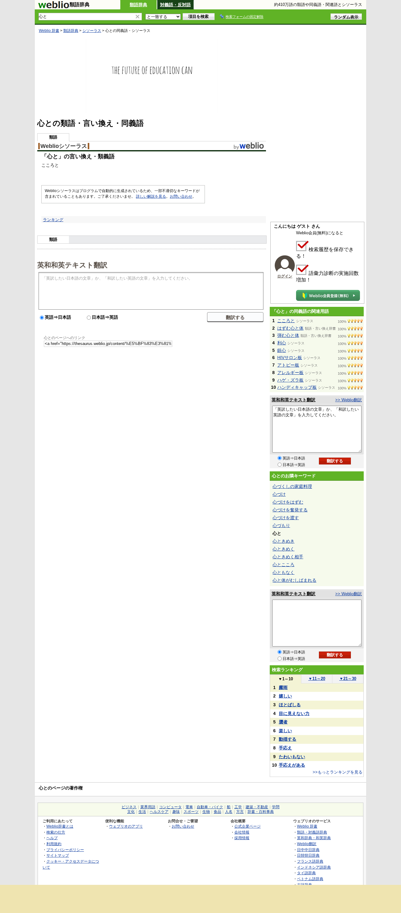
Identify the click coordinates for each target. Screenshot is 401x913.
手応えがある (292, 765)
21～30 (347, 678)
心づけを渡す (286, 517)
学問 (275, 807)
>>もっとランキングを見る (337, 772)
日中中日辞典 (308, 850)
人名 (228, 812)
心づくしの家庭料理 (292, 486)
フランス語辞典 (310, 861)
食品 (217, 812)
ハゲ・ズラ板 (290, 380)
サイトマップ (57, 855)
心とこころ (283, 564)
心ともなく (283, 572)
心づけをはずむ (288, 502)
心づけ (279, 494)
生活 (142, 812)
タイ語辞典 (306, 873)
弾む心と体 (288, 335)
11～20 (316, 678)
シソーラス (91, 31)
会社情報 (241, 832)
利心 (281, 342)
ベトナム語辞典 (310, 879)
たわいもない (292, 756)
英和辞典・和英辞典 (314, 838)
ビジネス (129, 807)
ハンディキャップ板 (297, 387)
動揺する (287, 739)
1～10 (285, 679)
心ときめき (283, 541)
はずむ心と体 (290, 328)
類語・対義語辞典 (312, 832)
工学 (238, 807)
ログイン (284, 276)
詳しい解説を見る (151, 196)
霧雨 (283, 687)
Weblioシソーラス (63, 146)
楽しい (285, 730)
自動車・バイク (210, 807)
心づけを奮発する (290, 509)
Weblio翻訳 (306, 844)
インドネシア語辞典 (314, 867)
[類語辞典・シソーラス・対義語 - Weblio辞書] (53, 6)
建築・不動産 (257, 807)
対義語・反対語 (175, 4)
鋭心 (281, 350)
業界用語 (147, 807)
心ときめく (283, 548)
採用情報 (241, 838)
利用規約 (53, 844)
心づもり (281, 525)
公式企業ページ (247, 826)
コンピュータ (170, 807)
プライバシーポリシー (65, 850)
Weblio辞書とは (59, 826)
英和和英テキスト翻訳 (72, 264)
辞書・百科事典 (260, 812)
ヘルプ (52, 838)
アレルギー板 (290, 372)
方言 (240, 812)
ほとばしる (290, 704)
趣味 (176, 812)
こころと (286, 320)
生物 (206, 812)
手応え (285, 747)
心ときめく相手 (288, 556)
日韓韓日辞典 (308, 855)
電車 (189, 807)
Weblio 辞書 (49, 31)
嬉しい (285, 695)
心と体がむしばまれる (294, 580)
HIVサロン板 (289, 357)
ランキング (53, 219)
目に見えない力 (294, 713)
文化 (131, 812)
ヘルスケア (159, 812)
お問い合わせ (181, 196)
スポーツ (191, 812)
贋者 (283, 721)
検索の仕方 (55, 832)
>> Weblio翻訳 (348, 400)
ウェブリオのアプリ (126, 826)
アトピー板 (288, 365)
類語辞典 (138, 4)
